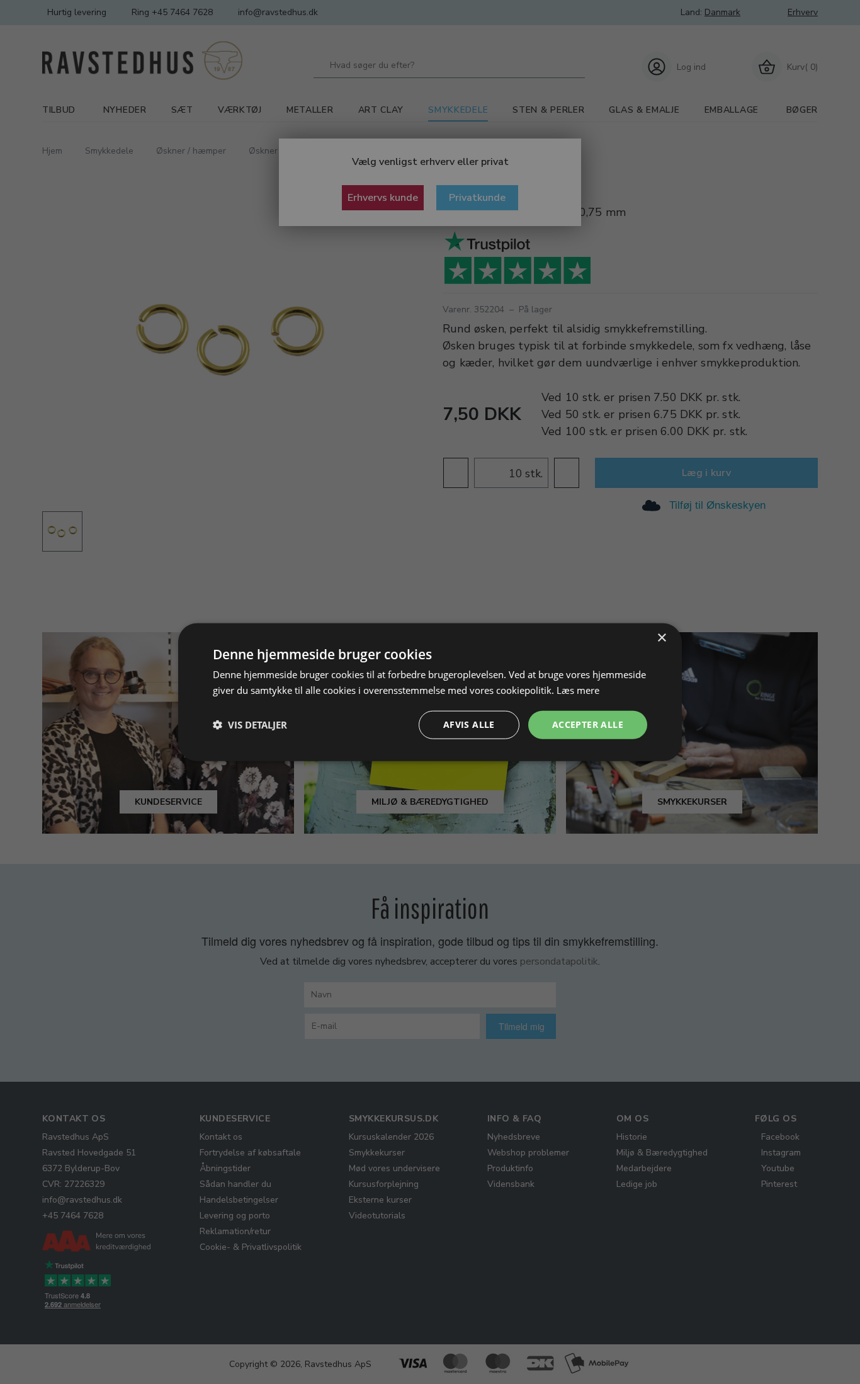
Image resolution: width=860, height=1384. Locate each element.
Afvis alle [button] (469, 724)
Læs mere (578, 690)
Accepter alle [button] (587, 724)
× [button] (661, 638)
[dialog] (430, 692)
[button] (250, 725)
